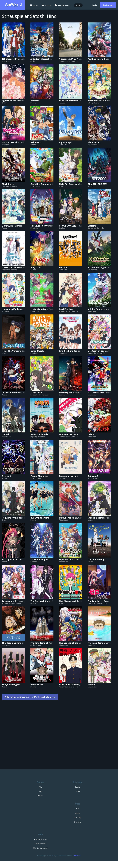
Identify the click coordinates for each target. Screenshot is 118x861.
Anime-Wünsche (40, 839)
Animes (35, 5)
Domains (77, 822)
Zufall (77, 791)
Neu (40, 791)
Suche (77, 787)
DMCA (77, 813)
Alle (40, 787)
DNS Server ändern (40, 848)
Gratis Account (40, 843)
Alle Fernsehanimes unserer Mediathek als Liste (30, 697)
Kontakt (77, 817)
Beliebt (40, 796)
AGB (77, 809)
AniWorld (77, 855)
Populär (48, 5)
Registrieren (108, 5)
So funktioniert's (64, 5)
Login (94, 5)
